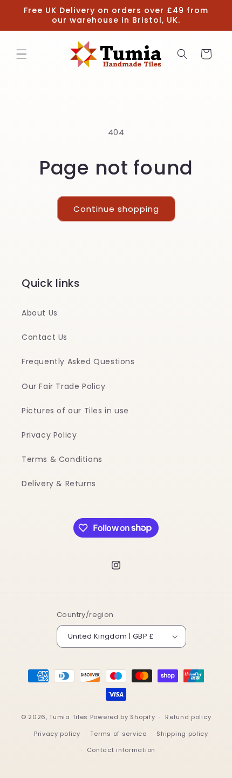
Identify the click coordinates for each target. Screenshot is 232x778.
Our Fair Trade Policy (64, 386)
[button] (21, 54)
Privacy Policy (49, 435)
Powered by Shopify (122, 717)
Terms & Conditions (62, 459)
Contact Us (44, 337)
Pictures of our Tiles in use (75, 410)
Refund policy (188, 717)
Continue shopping (116, 208)
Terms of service (118, 733)
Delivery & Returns (59, 483)
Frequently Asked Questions (78, 361)
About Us (40, 312)
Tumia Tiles (68, 717)
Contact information (121, 750)
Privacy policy (57, 733)
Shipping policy (182, 733)
